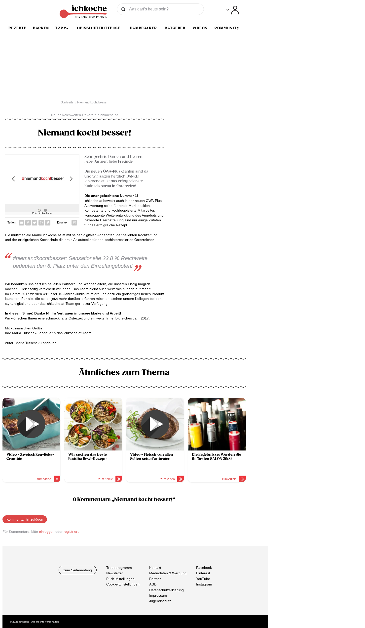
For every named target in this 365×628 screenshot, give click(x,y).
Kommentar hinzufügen (24, 519)
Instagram (204, 584)
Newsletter (114, 573)
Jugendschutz (160, 601)
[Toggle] (232, 10)
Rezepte (17, 28)
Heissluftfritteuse (98, 28)
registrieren (72, 532)
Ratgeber (175, 28)
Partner (155, 579)
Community (227, 28)
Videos (199, 28)
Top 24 (62, 28)
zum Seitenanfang (77, 570)
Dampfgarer (143, 28)
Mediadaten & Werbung (167, 573)
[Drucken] (74, 222)
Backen (41, 28)
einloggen (46, 532)
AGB (152, 584)
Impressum (158, 595)
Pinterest (203, 573)
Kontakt (155, 568)
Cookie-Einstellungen (123, 584)
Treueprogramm (119, 568)
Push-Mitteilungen (120, 579)
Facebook (204, 568)
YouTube (203, 579)
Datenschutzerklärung (166, 590)
